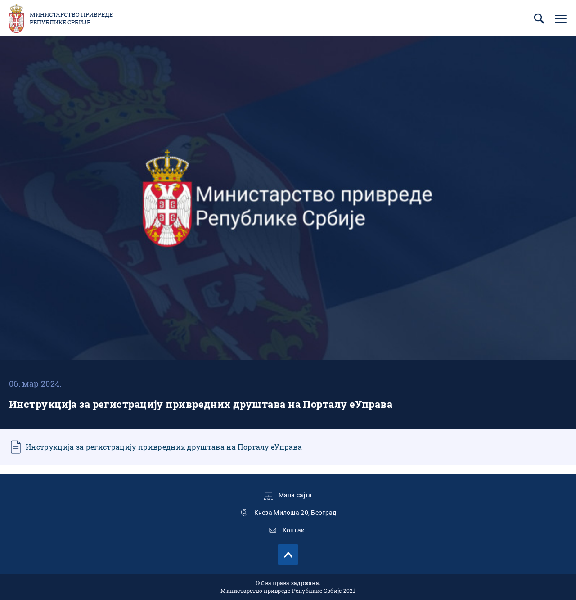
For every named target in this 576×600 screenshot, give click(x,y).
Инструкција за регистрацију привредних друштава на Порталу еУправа (164, 446)
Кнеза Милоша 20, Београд (295, 512)
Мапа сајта (295, 495)
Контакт (295, 530)
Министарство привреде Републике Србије (71, 18)
